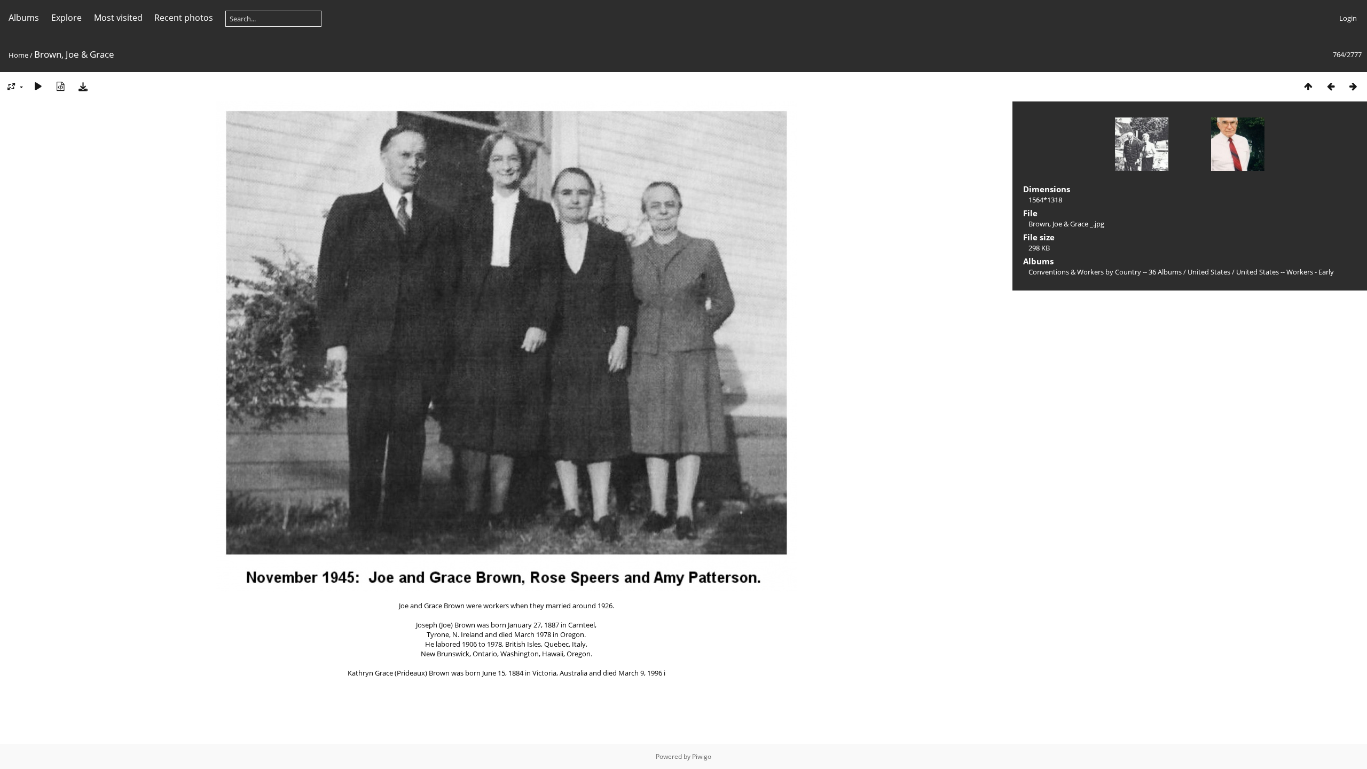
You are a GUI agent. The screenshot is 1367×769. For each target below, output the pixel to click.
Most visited (118, 17)
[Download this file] (83, 86)
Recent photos (183, 17)
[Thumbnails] (1308, 86)
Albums (24, 17)
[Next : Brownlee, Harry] (1353, 86)
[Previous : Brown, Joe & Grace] (1330, 86)
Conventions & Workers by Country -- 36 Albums (1105, 272)
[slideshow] (38, 86)
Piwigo (701, 756)
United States (1210, 272)
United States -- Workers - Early (1285, 272)
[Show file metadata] (60, 86)
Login (1348, 18)
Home (18, 55)
